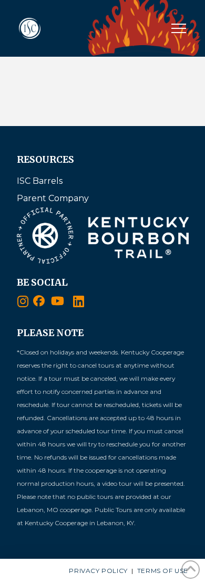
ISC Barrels (40, 181)
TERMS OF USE (162, 571)
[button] (178, 28)
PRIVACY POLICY (98, 571)
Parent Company (53, 198)
